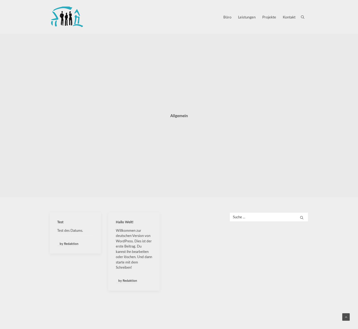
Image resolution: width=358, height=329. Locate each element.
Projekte (269, 17)
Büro (227, 17)
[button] (304, 16)
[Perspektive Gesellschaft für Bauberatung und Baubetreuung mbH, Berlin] (67, 17)
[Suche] (269, 217)
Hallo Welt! (124, 221)
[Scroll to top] (346, 316)
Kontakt (289, 17)
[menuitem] (227, 17)
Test (60, 221)
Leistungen (247, 17)
